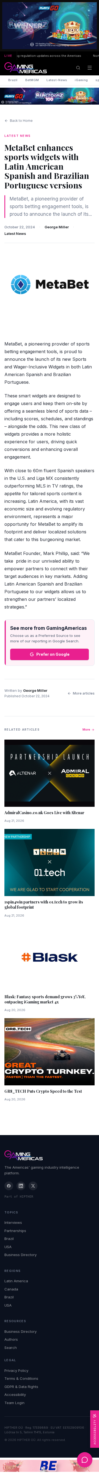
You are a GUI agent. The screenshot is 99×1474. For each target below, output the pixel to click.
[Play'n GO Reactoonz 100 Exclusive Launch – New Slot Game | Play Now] (49, 96)
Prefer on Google (53, 654)
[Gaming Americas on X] (33, 1185)
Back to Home (21, 121)
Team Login (14, 1403)
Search (10, 1347)
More (86, 729)
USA (8, 1247)
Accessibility (15, 1394)
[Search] (78, 68)
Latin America (16, 1281)
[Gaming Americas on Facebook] (8, 1185)
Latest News (15, 233)
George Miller (57, 227)
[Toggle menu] (90, 68)
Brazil (13, 80)
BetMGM (32, 80)
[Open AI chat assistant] (84, 1459)
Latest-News (56, 80)
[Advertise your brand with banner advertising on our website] (49, 1466)
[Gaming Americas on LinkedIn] (20, 1185)
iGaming (81, 80)
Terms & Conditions (21, 1378)
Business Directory (20, 1255)
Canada (11, 1289)
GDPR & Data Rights (21, 1386)
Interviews (13, 1222)
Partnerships (15, 1230)
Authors (11, 1339)
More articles (84, 693)
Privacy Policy (16, 1370)
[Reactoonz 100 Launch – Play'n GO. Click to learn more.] (49, 25)
